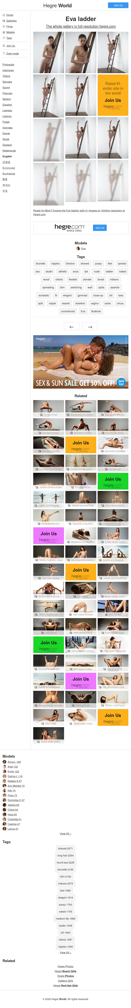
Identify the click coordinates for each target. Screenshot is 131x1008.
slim (62, 287)
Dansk (6, 133)
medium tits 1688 (65, 918)
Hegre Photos (65, 966)
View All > (65, 833)
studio (49, 271)
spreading (48, 287)
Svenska (7, 127)
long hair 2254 (65, 855)
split (40, 303)
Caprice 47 (14, 824)
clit (110, 295)
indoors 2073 (65, 883)
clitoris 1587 (65, 939)
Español (7, 104)
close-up (98, 295)
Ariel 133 (13, 766)
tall (86, 271)
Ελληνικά (9, 168)
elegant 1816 (65, 897)
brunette (40, 263)
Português (8, 64)
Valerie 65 (13, 805)
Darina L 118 (15, 776)
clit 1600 (65, 932)
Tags (9, 38)
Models (10, 32)
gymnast (82, 295)
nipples (55, 263)
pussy (98, 263)
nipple (52, 303)
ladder (109, 271)
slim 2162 (65, 876)
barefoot (80, 303)
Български (9, 173)
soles (108, 303)
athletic (63, 271)
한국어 (6, 185)
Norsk (6, 139)
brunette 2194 (65, 869)
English (7, 156)
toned (101, 279)
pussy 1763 (65, 904)
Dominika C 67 (16, 800)
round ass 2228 (65, 862)
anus (75, 271)
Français (7, 93)
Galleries (11, 20)
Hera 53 (12, 814)
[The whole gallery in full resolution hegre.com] (48, 140)
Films (9, 26)
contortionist (68, 311)
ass (38, 271)
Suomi (6, 87)
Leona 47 (13, 829)
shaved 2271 (65, 848)
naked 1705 (65, 911)
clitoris (59, 279)
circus (120, 303)
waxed (65, 303)
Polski (6, 122)
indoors (114, 279)
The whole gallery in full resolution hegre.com (81, 26)
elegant (67, 295)
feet (110, 263)
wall (90, 287)
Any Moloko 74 (16, 786)
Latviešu (7, 110)
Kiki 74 (11, 790)
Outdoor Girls (65, 980)
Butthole (96, 311)
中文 (5, 191)
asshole (114, 287)
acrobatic (44, 295)
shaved (85, 263)
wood (46, 279)
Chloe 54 (13, 809)
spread (122, 263)
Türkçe (6, 76)
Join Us (118, 5)
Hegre (57, 5)
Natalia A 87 (15, 781)
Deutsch (7, 145)
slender (87, 279)
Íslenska (7, 82)
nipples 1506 (65, 946)
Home (9, 15)
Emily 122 (13, 771)
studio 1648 (65, 925)
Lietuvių (7, 116)
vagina (95, 303)
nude (97, 271)
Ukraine (70, 263)
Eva (83, 248)
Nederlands (9, 150)
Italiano (7, 99)
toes (120, 295)
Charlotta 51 (15, 819)
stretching (76, 287)
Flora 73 (12, 795)
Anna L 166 (14, 762)
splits (101, 287)
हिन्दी (5, 179)
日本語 (6, 162)
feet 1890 (65, 890)
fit (56, 295)
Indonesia (8, 70)
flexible (73, 279)
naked (122, 271)
